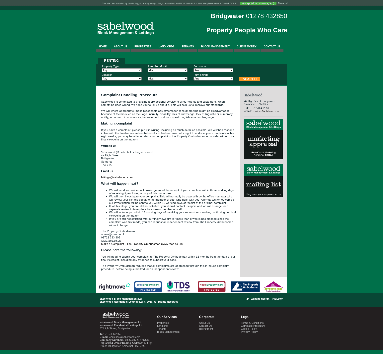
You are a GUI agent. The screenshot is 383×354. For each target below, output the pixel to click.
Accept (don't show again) (258, 3)
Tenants (188, 46)
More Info (283, 3)
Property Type (110, 66)
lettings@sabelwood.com (117, 177)
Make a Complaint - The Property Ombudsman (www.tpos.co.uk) (142, 243)
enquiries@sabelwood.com (266, 111)
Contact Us (272, 46)
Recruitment (206, 328)
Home (103, 46)
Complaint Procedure (253, 325)
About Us (120, 46)
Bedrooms (199, 66)
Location (107, 74)
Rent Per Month (158, 66)
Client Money (247, 46)
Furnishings (200, 74)
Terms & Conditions (252, 322)
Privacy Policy (249, 331)
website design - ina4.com (267, 298)
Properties (142, 46)
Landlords (167, 46)
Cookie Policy (249, 328)
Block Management (215, 46)
